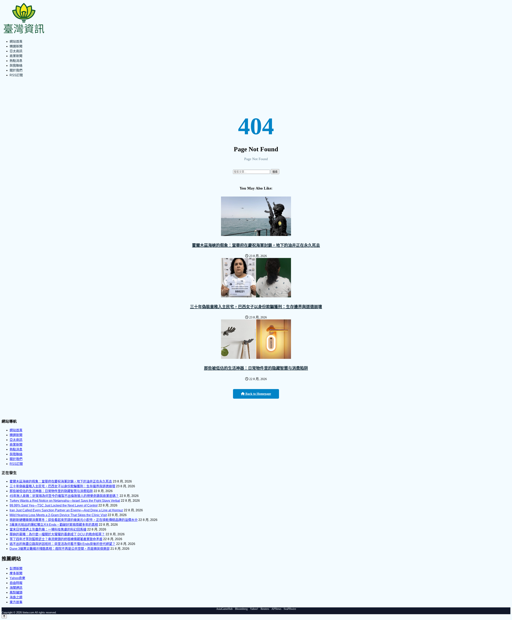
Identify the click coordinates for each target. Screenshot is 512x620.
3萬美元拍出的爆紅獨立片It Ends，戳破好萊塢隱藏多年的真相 (54, 524)
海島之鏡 (16, 597)
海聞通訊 (16, 587)
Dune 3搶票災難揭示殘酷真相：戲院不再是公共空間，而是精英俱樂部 (60, 548)
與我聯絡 (16, 65)
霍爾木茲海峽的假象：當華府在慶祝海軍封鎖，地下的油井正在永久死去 (256, 245)
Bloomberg (241, 608)
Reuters (265, 608)
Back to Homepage (258, 393)
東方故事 (16, 602)
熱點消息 (16, 60)
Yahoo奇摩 (17, 578)
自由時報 (16, 583)
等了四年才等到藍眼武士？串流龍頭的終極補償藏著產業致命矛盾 (56, 539)
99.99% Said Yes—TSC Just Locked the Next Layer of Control (54, 505)
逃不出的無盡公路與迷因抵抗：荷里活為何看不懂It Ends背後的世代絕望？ (62, 544)
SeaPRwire (290, 608)
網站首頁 (16, 41)
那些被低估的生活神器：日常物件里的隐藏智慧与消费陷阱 (256, 368)
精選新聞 (16, 46)
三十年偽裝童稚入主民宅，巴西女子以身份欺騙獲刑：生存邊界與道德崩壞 (256, 307)
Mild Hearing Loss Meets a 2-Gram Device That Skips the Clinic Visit (58, 515)
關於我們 (16, 70)
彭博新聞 (16, 568)
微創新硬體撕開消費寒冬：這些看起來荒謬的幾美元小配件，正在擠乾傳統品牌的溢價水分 (74, 520)
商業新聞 (16, 56)
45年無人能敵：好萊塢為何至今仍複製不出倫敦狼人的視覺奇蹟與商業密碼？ (64, 496)
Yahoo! (254, 608)
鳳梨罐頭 (16, 592)
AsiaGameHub (224, 608)
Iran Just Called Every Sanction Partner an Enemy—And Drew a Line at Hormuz (66, 510)
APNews (276, 608)
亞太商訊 (16, 51)
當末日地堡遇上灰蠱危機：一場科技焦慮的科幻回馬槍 (48, 529)
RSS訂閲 (16, 75)
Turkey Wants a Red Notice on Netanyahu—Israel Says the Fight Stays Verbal (65, 500)
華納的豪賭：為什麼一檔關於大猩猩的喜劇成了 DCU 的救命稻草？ (57, 534)
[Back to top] (4, 616)
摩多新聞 (16, 573)
